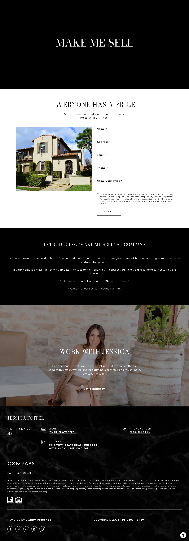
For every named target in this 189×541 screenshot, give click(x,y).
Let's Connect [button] (94, 389)
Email (101, 155)
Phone (101, 168)
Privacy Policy (133, 519)
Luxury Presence (38, 519)
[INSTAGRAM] (18, 529)
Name (101, 129)
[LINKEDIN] (26, 529)
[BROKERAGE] (42, 529)
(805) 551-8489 (140, 432)
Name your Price (108, 181)
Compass (109, 480)
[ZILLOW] (34, 529)
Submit (109, 211)
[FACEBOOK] (10, 529)
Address (103, 142)
